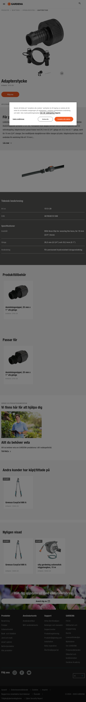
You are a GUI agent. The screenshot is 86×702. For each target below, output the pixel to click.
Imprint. (58, 113)
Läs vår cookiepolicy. (47, 113)
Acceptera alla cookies (64, 119)
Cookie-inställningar (18, 119)
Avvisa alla (45, 119)
